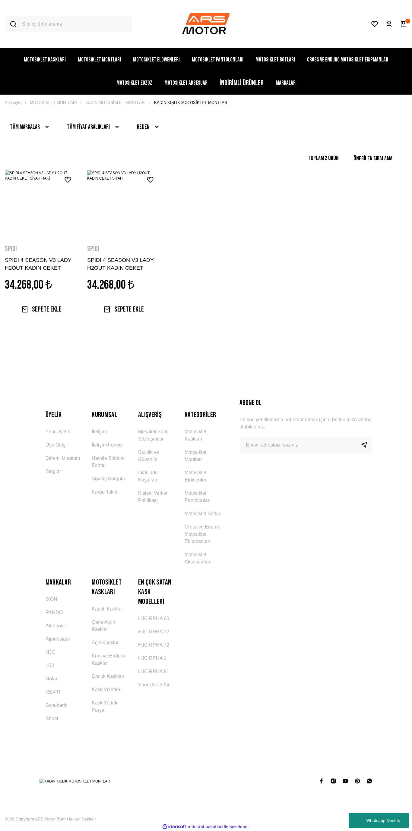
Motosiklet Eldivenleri (196, 476)
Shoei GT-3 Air (154, 684)
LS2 (50, 665)
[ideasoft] (174, 827)
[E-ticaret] (205, 826)
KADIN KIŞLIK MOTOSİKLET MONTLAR (190, 102)
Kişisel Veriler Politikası (153, 497)
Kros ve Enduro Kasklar (108, 659)
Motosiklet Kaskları (195, 435)
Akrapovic (56, 625)
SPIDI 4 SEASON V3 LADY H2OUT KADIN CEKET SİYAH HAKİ (38, 264)
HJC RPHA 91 (153, 671)
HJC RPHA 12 (153, 631)
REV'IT (53, 692)
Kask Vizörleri (107, 689)
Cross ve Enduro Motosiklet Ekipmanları (202, 534)
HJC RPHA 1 (152, 658)
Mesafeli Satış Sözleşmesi (153, 435)
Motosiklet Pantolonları (198, 497)
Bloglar (53, 471)
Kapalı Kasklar (107, 608)
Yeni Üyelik (58, 431)
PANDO (54, 612)
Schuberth (57, 705)
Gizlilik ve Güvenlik (148, 456)
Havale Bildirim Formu (108, 462)
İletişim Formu (107, 444)
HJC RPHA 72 (153, 645)
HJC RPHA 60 (153, 618)
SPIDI (11, 248)
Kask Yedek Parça (104, 706)
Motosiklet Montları (195, 456)
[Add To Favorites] (67, 179)
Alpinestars (58, 638)
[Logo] (206, 24)
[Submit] (366, 445)
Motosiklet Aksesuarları (198, 558)
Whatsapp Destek (383, 820)
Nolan (52, 678)
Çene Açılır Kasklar (103, 625)
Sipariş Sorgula (108, 478)
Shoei (52, 718)
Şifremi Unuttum (63, 458)
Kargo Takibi (105, 491)
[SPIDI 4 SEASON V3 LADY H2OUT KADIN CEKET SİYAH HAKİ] (41, 203)
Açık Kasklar (105, 642)
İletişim (99, 431)
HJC (50, 652)
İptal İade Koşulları (148, 476)
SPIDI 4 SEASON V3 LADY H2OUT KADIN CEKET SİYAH (120, 264)
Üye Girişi (56, 444)
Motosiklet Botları (203, 513)
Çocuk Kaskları (108, 676)
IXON (51, 599)
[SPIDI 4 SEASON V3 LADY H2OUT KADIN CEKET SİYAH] (123, 203)
